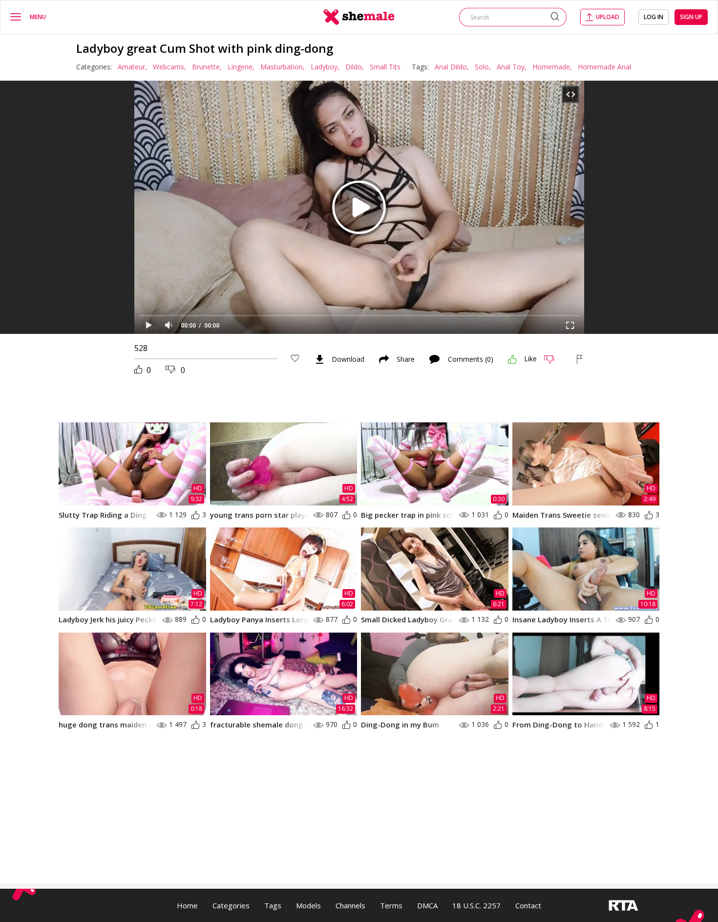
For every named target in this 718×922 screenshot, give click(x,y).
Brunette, (207, 66)
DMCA (427, 905)
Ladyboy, (325, 66)
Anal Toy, (512, 66)
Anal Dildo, (452, 66)
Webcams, (169, 66)
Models (308, 905)
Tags (272, 905)
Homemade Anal (604, 66)
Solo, (483, 66)
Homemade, (552, 66)
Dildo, (354, 66)
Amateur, (132, 66)
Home (187, 905)
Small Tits (385, 66)
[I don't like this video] (553, 359)
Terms (391, 905)
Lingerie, (241, 66)
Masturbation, (282, 66)
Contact (528, 905)
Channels (350, 905)
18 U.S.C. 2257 (476, 905)
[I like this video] (512, 359)
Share (406, 359)
